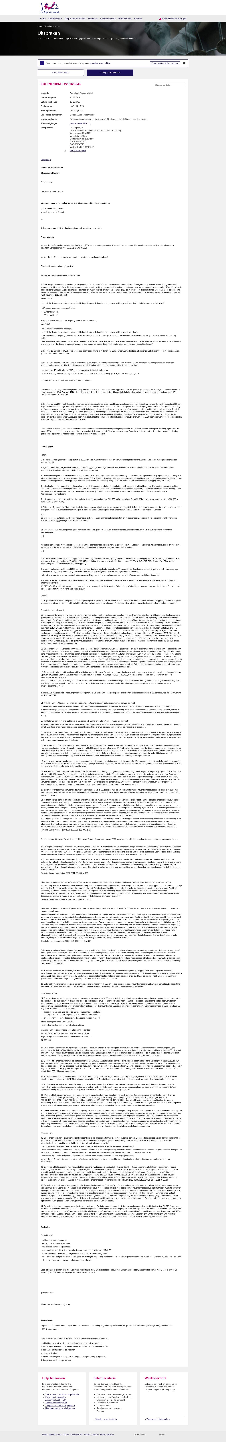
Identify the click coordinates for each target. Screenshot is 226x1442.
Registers (92, 18)
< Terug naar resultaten (110, 72)
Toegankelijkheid (76, 1434)
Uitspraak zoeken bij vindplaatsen (60, 1408)
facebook (171, 1434)
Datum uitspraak (48, 97)
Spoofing (87, 1434)
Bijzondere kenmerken (51, 115)
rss (149, 1434)
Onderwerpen (55, 18)
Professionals (124, 18)
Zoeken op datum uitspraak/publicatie (62, 1394)
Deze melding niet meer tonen (165, 63)
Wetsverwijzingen (49, 123)
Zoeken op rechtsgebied (56, 1403)
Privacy (58, 1434)
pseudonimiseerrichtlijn (100, 63)
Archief (102, 1434)
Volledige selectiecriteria (106, 1419)
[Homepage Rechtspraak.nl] (48, 7)
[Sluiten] (184, 63)
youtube (183, 1434)
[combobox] (169, 85)
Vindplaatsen (47, 128)
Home (43, 18)
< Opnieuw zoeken (60, 72)
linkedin (179, 1434)
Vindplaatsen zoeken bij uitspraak (60, 1405)
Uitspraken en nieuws (75, 18)
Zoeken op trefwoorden (55, 1397)
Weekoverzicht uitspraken (158, 1419)
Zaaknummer (47, 106)
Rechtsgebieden (48, 110)
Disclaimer (110, 1434)
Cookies (66, 1434)
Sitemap (52, 1434)
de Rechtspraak (108, 18)
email (153, 1434)
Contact (138, 18)
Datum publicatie (49, 102)
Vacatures (95, 1434)
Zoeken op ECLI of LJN (55, 1400)
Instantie (45, 93)
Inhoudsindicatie (49, 119)
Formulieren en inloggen (174, 18)
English (45, 1434)
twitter (167, 1434)
